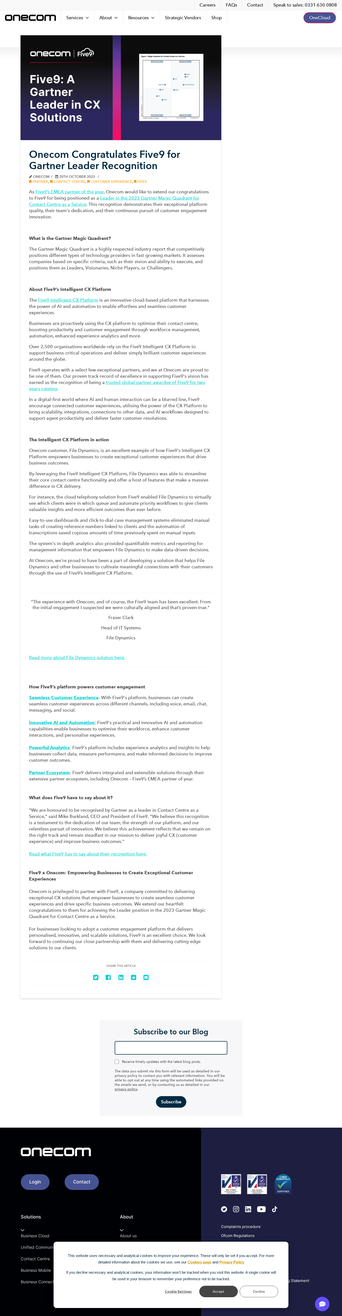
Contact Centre (69, 182)
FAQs (231, 5)
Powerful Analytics (49, 747)
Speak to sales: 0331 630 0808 (305, 5)
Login (35, 1181)
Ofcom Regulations (238, 1235)
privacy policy (126, 1089)
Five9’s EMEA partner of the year (70, 191)
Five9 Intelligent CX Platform (68, 300)
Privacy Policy (231, 1262)
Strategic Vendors (183, 17)
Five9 (141, 182)
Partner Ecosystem (49, 772)
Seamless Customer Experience (64, 697)
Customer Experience (111, 182)
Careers (208, 5)
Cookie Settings (178, 1291)
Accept (218, 1291)
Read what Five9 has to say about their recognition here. (88, 853)
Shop (216, 17)
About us (128, 1235)
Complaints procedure (241, 1226)
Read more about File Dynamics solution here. (77, 657)
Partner (40, 182)
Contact (255, 5)
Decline (259, 1291)
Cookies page (199, 1262)
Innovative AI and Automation (62, 722)
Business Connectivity (41, 1281)
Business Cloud (35, 1235)
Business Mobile (36, 1270)
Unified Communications (44, 1247)
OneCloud (319, 17)
